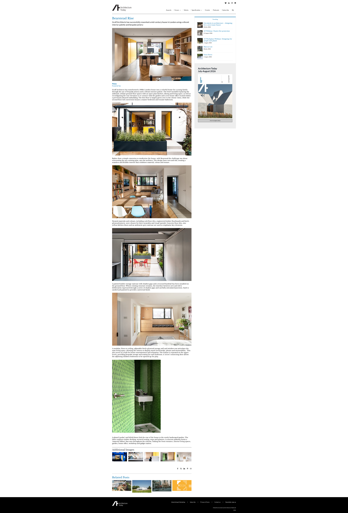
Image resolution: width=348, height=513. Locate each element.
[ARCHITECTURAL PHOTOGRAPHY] (151, 29)
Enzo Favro (208, 55)
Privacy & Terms (205, 502)
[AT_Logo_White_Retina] (120, 502)
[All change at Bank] (161, 481)
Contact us (217, 502)
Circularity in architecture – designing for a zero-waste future (218, 24)
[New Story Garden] (121, 481)
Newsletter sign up (230, 502)
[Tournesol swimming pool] (141, 481)
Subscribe (192, 502)
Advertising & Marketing (178, 502)
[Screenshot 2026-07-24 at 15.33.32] (215, 75)
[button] (233, 10)
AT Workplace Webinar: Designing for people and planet (218, 40)
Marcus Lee (208, 47)
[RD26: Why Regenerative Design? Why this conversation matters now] (182, 481)
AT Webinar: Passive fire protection (217, 31)
